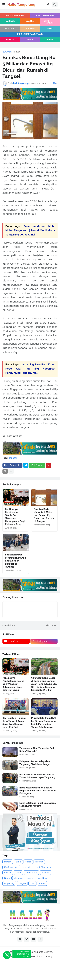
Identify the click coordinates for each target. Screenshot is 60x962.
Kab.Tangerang (11, 867)
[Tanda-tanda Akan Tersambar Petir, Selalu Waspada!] (10, 752)
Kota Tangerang (15, 16)
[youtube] (33, 939)
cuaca (28, 862)
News (30, 40)
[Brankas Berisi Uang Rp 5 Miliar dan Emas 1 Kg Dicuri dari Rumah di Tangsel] (44, 497)
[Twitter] (25, 465)
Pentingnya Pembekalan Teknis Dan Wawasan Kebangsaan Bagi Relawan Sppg (15, 517)
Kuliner (7, 872)
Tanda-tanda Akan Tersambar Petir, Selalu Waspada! (37, 749)
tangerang (9, 883)
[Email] (5, 471)
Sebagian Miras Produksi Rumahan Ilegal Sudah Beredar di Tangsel (15, 560)
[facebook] (19, 939)
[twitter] (26, 939)
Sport (49, 29)
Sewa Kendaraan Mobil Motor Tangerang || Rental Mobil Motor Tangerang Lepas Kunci (30, 230)
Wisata (10, 40)
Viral (32, 883)
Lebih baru (9, 625)
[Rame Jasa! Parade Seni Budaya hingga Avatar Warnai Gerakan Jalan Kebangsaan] (10, 791)
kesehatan (27, 867)
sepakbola (42, 878)
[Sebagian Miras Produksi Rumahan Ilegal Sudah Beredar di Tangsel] (16, 542)
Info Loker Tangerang (30, 34)
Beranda (6, 52)
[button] (3, 4)
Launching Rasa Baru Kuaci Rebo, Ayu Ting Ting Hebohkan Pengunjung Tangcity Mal (30, 368)
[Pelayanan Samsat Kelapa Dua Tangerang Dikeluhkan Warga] (10, 765)
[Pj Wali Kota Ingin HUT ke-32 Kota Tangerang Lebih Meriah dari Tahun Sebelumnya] (44, 706)
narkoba (45, 872)
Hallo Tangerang (21, 4)
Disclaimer (36, 956)
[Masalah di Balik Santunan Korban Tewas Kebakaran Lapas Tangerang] (10, 778)
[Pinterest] (48, 465)
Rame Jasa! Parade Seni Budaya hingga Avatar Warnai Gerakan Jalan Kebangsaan (37, 790)
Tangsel (10, 21)
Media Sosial (31, 872)
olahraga (18, 878)
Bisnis (50, 40)
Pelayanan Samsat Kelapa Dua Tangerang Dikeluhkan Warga (34, 762)
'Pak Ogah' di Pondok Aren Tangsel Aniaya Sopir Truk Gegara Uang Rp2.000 (14, 723)
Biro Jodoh (48, 22)
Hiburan (30, 29)
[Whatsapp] (7, 955)
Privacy (48, 956)
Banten (30, 21)
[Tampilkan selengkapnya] (11, 471)
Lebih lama (50, 625)
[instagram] (40, 939)
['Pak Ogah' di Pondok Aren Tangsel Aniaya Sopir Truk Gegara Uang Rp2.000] (15, 706)
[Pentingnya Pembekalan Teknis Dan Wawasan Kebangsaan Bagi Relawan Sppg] (16, 497)
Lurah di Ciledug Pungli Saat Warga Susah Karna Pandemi (37, 804)
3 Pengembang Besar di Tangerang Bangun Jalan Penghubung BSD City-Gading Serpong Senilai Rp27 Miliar (44, 684)
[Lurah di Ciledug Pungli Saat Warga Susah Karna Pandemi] (10, 807)
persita (30, 878)
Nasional (10, 29)
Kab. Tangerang (45, 16)
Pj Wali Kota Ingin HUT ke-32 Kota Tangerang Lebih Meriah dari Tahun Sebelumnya (43, 723)
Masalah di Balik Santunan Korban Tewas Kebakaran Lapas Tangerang (37, 776)
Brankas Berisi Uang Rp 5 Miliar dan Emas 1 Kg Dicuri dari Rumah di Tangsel (44, 515)
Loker (18, 872)
